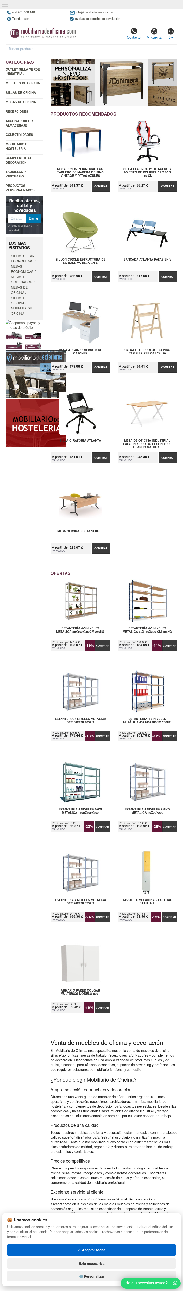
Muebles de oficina (23, 83)
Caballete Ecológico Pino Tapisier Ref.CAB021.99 (147, 351)
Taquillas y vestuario (16, 173)
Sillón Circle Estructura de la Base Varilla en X (80, 261)
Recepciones (17, 111)
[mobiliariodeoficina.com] (42, 31)
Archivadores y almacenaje (19, 122)
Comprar (101, 186)
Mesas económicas (22, 269)
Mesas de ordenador (21, 279)
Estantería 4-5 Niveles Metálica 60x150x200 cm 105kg (147, 630)
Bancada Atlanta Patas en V (147, 260)
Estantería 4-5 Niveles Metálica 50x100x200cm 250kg (80, 630)
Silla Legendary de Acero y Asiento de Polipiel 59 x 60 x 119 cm (147, 172)
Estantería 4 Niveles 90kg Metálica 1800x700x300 (80, 811)
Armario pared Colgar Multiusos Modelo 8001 (80, 992)
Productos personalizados (20, 187)
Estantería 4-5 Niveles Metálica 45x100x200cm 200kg (147, 720)
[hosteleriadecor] (36, 422)
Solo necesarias (92, 1263)
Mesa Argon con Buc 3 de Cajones (80, 351)
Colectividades (19, 134)
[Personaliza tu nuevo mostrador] (114, 82)
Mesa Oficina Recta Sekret (80, 531)
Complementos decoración (19, 160)
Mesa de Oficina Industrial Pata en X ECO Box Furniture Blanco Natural (147, 444)
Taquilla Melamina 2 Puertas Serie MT (147, 901)
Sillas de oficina (21, 92)
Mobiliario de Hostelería (18, 146)
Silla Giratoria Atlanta (80, 441)
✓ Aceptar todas (91, 1249)
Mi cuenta (154, 37)
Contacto (134, 37)
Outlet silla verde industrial (23, 71)
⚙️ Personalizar (91, 1276)
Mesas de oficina (21, 102)
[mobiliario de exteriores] (36, 373)
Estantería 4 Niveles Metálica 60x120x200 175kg (80, 901)
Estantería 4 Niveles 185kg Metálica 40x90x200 (147, 811)
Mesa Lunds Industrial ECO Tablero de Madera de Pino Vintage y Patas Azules (80, 172)
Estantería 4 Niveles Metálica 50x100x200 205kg (80, 720)
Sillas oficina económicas (23, 258)
